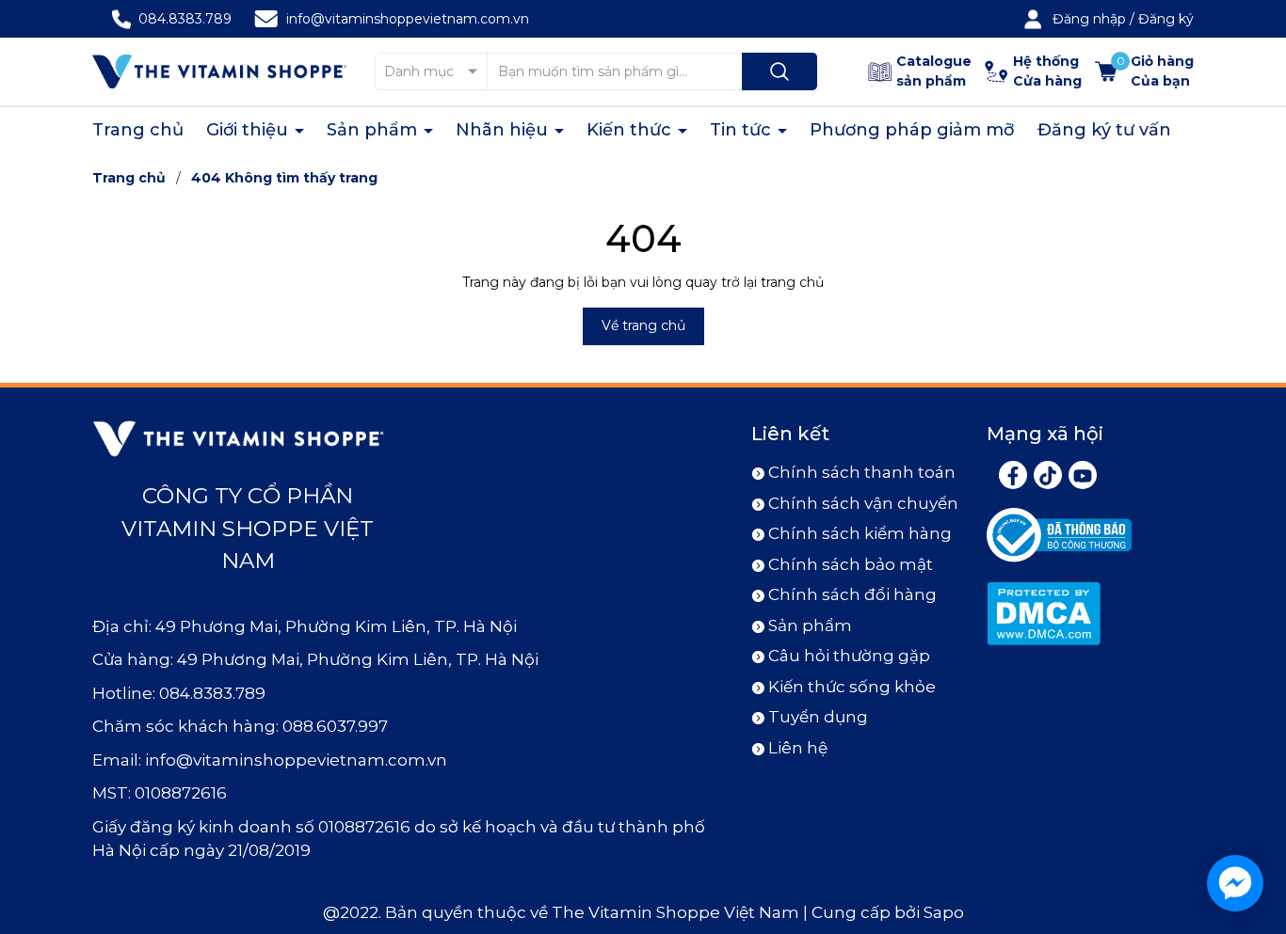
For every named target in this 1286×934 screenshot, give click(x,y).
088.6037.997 (335, 726)
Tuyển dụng (818, 716)
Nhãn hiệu (504, 129)
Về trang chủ (643, 325)
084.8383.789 (185, 18)
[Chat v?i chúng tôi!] (1235, 883)
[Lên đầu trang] (1256, 814)
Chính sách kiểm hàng (860, 533)
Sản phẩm (374, 129)
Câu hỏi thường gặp (849, 655)
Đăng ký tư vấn (1104, 129)
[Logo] (219, 71)
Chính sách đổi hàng (852, 594)
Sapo (944, 912)
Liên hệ (798, 747)
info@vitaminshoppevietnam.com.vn (407, 18)
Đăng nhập (1089, 18)
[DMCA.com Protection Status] (1044, 612)
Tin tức (743, 129)
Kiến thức (631, 129)
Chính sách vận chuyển (863, 503)
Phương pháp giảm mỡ (912, 129)
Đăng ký (1166, 18)
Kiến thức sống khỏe (852, 686)
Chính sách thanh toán (862, 472)
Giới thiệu (249, 129)
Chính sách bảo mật (850, 564)
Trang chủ (138, 129)
